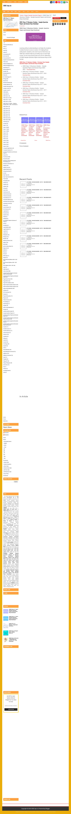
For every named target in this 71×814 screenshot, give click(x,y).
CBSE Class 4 (6, 110)
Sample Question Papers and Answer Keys (11, 570)
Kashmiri (5, 214)
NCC (4, 253)
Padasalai (7, 432)
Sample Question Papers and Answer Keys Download (11, 573)
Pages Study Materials (7, 288)
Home (4, 1)
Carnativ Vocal (6, 90)
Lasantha (33, 811)
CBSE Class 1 (6, 95)
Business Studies (6, 82)
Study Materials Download (8, 351)
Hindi (4, 190)
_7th (4, 452)
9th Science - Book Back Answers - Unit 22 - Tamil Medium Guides (39, 205)
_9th (4, 449)
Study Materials (6, 349)
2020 (4, 46)
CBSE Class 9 (6, 119)
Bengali (4, 71)
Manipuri (5, 236)
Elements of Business (7, 163)
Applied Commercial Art (8, 59)
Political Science (6, 299)
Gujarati (4, 186)
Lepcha (4, 231)
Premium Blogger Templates (41, 811)
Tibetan (4, 368)
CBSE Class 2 (6, 106)
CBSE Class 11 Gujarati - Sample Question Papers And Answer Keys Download (39, 130)
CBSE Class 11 (6, 99)
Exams (25, 1)
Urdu (4, 372)
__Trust (4, 447)
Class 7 (4, 142)
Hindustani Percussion (7, 201)
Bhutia (4, 75)
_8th (4, 450)
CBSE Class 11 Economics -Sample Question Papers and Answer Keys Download (46, 131)
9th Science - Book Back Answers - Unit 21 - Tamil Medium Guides (39, 212)
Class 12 (5, 131)
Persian (4, 294)
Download (5, 156)
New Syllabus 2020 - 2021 (8, 265)
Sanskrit (5, 326)
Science (4, 334)
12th (8, 11)
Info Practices (6, 209)
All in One (5, 56)
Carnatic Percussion (7, 86)
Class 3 (4, 134)
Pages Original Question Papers (9, 284)
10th (15, 11)
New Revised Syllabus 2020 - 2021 (10, 262)
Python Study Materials (7, 307)
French (4, 178)
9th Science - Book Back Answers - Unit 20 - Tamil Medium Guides (39, 220)
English (4, 165)
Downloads (9, 1)
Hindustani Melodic (7, 199)
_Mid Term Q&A (6, 469)
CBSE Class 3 (6, 108)
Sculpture (5, 336)
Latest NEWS (5, 227)
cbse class (5, 94)
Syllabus (5, 353)
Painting (4, 290)
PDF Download (6, 292)
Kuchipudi (5, 225)
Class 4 (4, 136)
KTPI (4, 223)
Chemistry (5, 121)
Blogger (13, 37)
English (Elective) (6, 169)
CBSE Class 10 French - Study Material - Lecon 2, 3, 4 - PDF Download (13, 640)
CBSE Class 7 (6, 115)
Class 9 (4, 146)
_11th (4, 458)
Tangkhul (5, 359)
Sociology (5, 343)
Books (4, 80)
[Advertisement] (35, 327)
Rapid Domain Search (51, 811)
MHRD (4, 250)
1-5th (37, 11)
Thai (4, 366)
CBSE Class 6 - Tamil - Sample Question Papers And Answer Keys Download (13, 618)
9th (20, 11)
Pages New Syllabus (7, 282)
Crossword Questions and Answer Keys (11, 523)
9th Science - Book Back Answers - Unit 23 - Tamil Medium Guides (39, 197)
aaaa (4, 50)
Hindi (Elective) (6, 197)
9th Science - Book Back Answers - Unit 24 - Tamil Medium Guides (39, 189)
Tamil (4, 357)
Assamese (5, 67)
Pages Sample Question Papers (33, 15)
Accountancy (6, 54)
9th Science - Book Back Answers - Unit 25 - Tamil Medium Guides (39, 182)
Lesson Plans (6, 473)
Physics (4, 297)
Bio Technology (6, 76)
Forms (15, 1)
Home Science (6, 207)
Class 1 (4, 125)
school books (6, 332)
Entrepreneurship (6, 171)
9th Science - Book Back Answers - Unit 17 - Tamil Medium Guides (39, 243)
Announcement (6, 57)
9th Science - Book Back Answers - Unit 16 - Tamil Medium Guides (39, 251)
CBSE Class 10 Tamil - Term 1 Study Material (13, 632)
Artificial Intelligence (7, 63)
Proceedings (5, 301)
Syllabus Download (7, 355)
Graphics (5, 184)
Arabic (4, 61)
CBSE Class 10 (6, 97)
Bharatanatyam (6, 73)
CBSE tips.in (7, 5)
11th (12, 11)
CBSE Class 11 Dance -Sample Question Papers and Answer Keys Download (32, 130)
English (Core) (6, 167)
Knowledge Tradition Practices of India (10, 541)
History (4, 205)
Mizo (4, 251)
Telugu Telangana (6, 362)
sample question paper (8, 311)
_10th (4, 456)
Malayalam (5, 234)
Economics (5, 158)
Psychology (5, 303)
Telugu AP (5, 361)
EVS (4, 173)
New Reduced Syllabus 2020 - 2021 (10, 259)
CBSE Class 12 (6, 101)
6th (32, 11)
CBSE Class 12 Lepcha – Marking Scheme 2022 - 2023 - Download (10, 104)
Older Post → (48, 140)
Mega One (5, 248)
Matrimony (20, 1)
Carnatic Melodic (6, 84)
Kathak (4, 216)
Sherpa (4, 338)
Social (4, 342)
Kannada (5, 212)
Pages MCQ (5, 280)
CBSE (4, 92)
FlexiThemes (22, 811)
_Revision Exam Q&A (7, 467)
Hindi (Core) (5, 192)
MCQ (4, 244)
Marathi (4, 238)
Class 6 (4, 140)
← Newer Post (23, 140)
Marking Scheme (6, 240)
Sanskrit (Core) (6, 328)
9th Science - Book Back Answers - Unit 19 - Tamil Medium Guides (39, 228)
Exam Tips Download (7, 176)
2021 (4, 48)
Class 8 (4, 144)
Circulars (5, 123)
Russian (4, 309)
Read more (33, 184)
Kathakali (5, 218)
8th (24, 11)
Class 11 (5, 129)
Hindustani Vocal (6, 203)
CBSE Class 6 (6, 114)
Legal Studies (6, 229)
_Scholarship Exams (7, 441)
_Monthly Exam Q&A (7, 471)
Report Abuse (7, 427)
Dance (4, 154)
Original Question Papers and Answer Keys (11, 557)
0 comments (22, 25)
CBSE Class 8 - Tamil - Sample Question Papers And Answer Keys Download (13, 611)
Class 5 (4, 138)
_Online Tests (6, 466)
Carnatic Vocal (6, 88)
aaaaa (4, 52)
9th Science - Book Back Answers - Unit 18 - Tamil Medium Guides (39, 236)
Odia (4, 267)
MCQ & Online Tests (7, 246)
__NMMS (5, 443)
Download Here (31, 69)
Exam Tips (5, 174)
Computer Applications (8, 148)
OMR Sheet (5, 269)
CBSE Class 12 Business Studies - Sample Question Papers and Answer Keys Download (34, 23)
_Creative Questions (7, 464)
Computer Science (7, 150)
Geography (5, 180)
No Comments (29, 185)
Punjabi (4, 305)
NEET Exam (5, 255)
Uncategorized (6, 370)
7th (28, 11)
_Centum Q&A (6, 462)
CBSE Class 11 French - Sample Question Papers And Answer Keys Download (24, 130)
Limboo (4, 232)
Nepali (4, 257)
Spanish (5, 345)
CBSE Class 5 (6, 112)
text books (5, 364)
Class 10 (5, 127)
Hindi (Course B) (6, 195)
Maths (4, 242)
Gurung (4, 188)
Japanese (5, 210)
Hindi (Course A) (6, 193)
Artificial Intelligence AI (7, 65)
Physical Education (7, 296)
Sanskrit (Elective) (6, 330)
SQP (4, 347)
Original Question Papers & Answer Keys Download (11, 555)
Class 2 (4, 133)
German (4, 182)
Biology (4, 78)
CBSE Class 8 (6, 117)
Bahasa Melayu (6, 69)
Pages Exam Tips (6, 278)
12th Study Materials (7, 44)
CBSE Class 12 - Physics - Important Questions (9, 19)
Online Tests (5, 271)
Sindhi (4, 340)
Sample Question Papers (8, 313)
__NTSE (4, 445)
